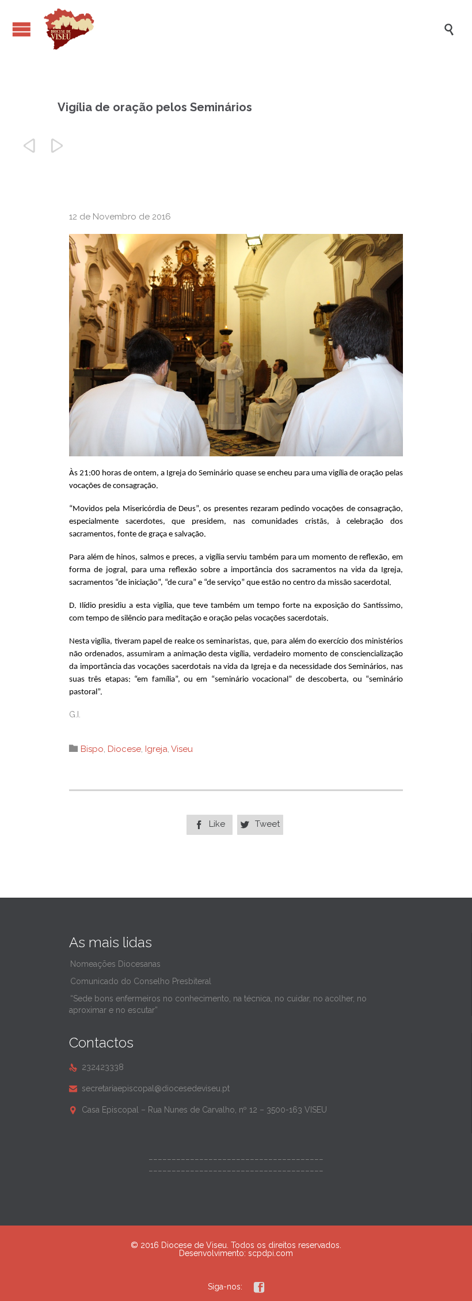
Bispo (92, 749)
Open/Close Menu (21, 29)
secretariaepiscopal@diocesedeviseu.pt (149, 1088)
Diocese (124, 749)
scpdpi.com (270, 1253)
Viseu (182, 749)
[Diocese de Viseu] (241, 29)
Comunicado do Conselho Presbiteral (140, 981)
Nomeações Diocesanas (115, 964)
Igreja (156, 749)
